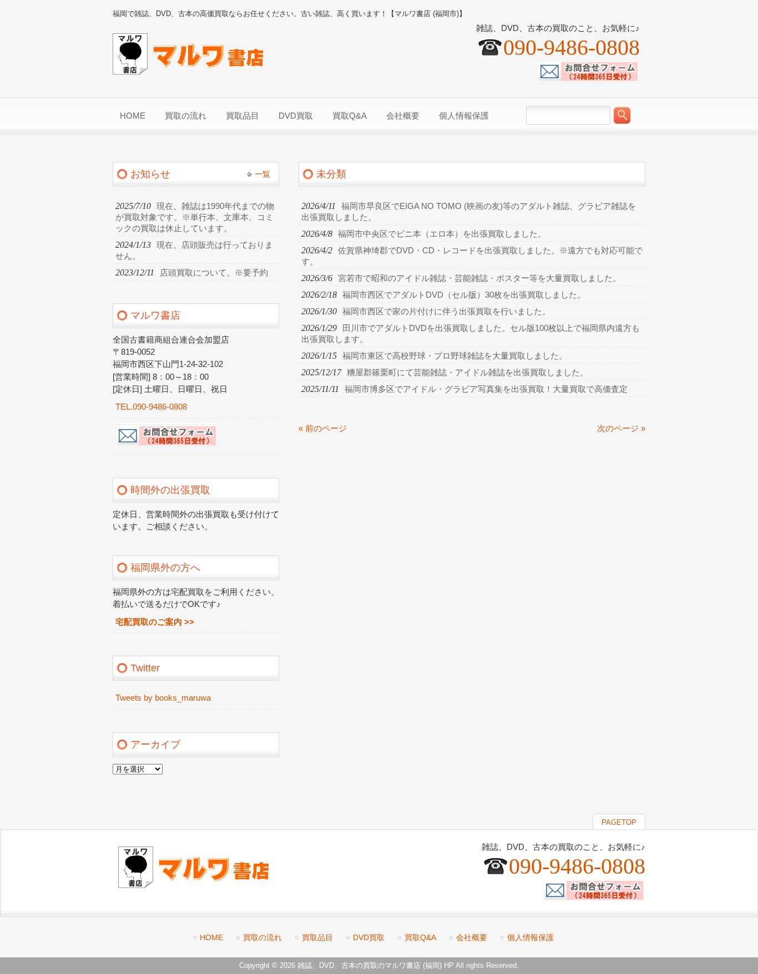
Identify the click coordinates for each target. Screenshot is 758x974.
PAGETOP (619, 822)
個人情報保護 (530, 937)
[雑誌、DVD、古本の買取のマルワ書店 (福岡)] (188, 70)
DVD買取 (369, 937)
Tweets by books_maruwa (163, 697)
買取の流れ (262, 937)
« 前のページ (323, 428)
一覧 (262, 174)
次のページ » (621, 428)
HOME (211, 937)
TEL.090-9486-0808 (151, 406)
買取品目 (317, 937)
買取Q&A (420, 937)
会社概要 (471, 937)
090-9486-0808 (571, 47)
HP (449, 965)
